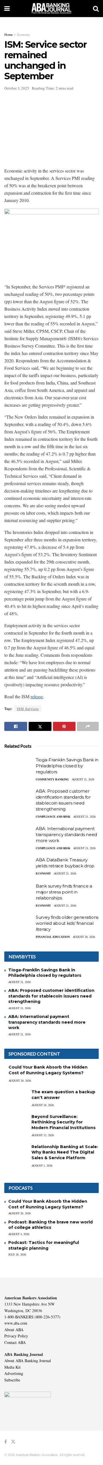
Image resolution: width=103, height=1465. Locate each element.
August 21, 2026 (83, 779)
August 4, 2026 (18, 1234)
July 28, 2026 (17, 1254)
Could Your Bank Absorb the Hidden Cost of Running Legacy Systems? (48, 1070)
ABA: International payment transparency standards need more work (66, 834)
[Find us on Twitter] (13, 1442)
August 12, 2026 (42, 1135)
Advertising (13, 1373)
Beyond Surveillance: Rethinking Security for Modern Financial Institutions (63, 1122)
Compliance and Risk (53, 816)
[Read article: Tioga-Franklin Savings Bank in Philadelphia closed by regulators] (18, 767)
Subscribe (12, 1380)
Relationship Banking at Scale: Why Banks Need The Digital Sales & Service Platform (64, 1152)
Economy (23, 34)
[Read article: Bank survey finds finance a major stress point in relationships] (18, 893)
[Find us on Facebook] (5, 1442)
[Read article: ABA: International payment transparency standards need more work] (18, 836)
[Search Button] (96, 8)
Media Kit (12, 1367)
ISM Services (28, 708)
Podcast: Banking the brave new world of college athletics (50, 1224)
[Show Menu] (7, 8)
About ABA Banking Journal (27, 1360)
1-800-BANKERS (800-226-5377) (32, 1316)
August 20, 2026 (84, 937)
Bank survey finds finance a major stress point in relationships (64, 892)
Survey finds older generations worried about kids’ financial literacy (67, 923)
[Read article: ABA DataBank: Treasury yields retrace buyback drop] (18, 867)
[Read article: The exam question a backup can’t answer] (15, 1097)
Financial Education (53, 937)
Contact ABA (15, 1342)
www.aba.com (15, 1323)
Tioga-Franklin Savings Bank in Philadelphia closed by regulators (67, 765)
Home (8, 34)
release (37, 696)
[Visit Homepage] (51, 8)
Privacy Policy (16, 1336)
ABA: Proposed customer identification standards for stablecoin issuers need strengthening (51, 996)
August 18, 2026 (42, 1105)
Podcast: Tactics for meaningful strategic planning (43, 1245)
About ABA (13, 1329)
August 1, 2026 (41, 1165)
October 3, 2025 (16, 88)
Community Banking (52, 779)
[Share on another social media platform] (88, 726)
